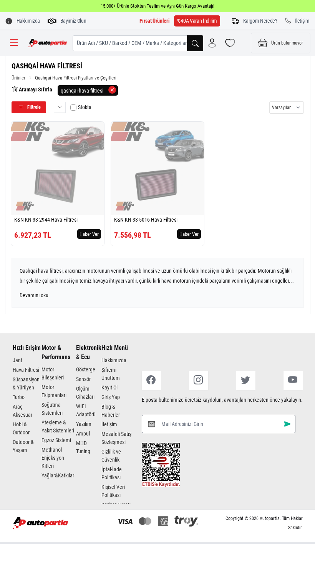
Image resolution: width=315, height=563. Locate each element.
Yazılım (83, 424)
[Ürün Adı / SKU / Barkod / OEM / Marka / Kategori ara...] (195, 43)
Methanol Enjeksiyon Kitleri (52, 458)
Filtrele (33, 107)
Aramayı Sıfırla (35, 89)
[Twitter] (245, 380)
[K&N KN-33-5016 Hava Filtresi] (157, 168)
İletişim (109, 424)
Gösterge (85, 369)
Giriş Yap (110, 397)
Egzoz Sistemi (56, 440)
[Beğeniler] (230, 43)
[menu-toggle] (14, 43)
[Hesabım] (212, 43)
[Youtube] (293, 380)
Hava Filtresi (26, 370)
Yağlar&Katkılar (57, 475)
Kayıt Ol (109, 387)
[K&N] (25, 206)
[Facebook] (151, 380)
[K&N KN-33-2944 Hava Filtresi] (57, 168)
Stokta (84, 107)
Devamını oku (34, 295)
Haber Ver (89, 234)
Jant (17, 360)
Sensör (83, 379)
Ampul (83, 434)
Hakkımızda (113, 360)
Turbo (19, 397)
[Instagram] (198, 380)
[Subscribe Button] (287, 424)
